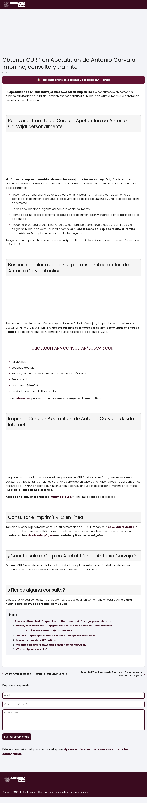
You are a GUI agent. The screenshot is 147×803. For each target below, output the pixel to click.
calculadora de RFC (121, 527)
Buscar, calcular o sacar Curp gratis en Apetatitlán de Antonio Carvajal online (64, 625)
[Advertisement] (73, 33)
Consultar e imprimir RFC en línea (36, 640)
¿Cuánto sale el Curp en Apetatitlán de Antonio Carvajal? (51, 644)
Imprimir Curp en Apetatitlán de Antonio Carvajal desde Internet (55, 635)
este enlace (23, 398)
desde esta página (41, 535)
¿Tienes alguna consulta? (31, 649)
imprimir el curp (60, 497)
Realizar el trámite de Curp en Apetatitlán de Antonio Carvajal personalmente (63, 621)
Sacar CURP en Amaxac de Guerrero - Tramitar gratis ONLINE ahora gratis (111, 674)
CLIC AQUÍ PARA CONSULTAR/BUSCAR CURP (46, 630)
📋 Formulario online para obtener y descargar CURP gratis (73, 79)
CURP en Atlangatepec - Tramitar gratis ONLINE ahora (36, 673)
